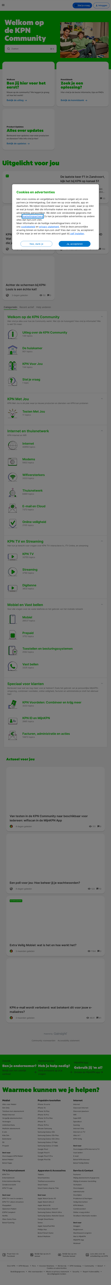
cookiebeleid (28, 226)
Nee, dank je (36, 243)
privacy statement (49, 226)
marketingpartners (33, 216)
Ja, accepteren (74, 243)
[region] (55, 217)
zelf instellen (77, 233)
